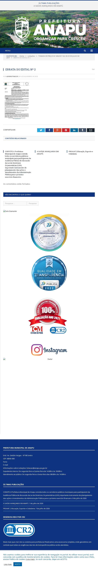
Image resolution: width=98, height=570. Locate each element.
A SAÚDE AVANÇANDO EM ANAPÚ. (48, 6)
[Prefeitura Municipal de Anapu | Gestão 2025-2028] (49, 29)
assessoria (62, 542)
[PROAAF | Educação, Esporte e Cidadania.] (81, 146)
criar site (18, 542)
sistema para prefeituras (34, 542)
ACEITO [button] (17, 564)
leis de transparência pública (44, 545)
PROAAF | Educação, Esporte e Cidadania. (19, 508)
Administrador (12, 76)
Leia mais (30, 559)
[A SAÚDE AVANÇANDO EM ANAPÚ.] (49, 146)
